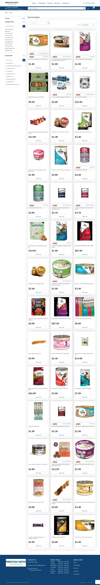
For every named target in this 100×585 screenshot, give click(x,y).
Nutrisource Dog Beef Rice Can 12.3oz (60, 426)
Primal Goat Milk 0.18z (34, 426)
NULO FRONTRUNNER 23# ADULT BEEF (84, 245)
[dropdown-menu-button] (36, 3)
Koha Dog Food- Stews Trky (35, 208)
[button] (89, 8)
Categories (9, 22)
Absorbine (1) (10, 63)
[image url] (11, 3)
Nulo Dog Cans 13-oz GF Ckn (58, 537)
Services (50, 3)
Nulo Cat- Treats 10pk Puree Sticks (83, 318)
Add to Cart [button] (38, 68)
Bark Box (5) (10, 76)
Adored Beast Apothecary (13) (14, 66)
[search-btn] (24, 26)
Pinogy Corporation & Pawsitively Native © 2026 (17, 582)
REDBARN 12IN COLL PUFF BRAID (36, 97)
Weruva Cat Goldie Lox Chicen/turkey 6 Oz (85, 502)
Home (6, 12)
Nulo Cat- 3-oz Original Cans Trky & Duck (38, 59)
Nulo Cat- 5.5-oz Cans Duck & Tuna (83, 132)
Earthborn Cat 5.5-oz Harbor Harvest (60, 132)
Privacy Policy (83, 582)
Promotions (42, 3)
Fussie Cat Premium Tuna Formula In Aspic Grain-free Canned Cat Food (61, 60)
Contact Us (65, 3)
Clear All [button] (23, 18)
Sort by (79, 25)
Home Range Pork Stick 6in (35, 353)
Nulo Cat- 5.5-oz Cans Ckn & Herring (83, 537)
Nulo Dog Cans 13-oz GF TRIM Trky (60, 388)
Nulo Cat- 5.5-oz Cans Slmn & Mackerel (84, 283)
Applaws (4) (10, 71)
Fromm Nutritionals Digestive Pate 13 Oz (61, 97)
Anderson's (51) (10, 68)
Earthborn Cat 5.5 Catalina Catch (36, 283)
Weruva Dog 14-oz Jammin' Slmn (36, 502)
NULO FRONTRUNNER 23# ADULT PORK (61, 318)
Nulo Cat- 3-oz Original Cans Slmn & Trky (84, 426)
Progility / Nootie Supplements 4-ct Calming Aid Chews (37, 538)
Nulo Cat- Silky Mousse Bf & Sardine (83, 59)
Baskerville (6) (10, 81)
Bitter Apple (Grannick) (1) (13, 84)
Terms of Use (91, 582)
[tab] (15, 37)
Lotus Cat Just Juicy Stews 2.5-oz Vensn (38, 464)
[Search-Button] (84, 8)
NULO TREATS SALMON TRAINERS (83, 388)
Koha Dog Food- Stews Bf (81, 170)
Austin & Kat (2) (10, 73)
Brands (8, 55)
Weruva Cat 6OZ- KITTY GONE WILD (60, 353)
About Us (57, 3)
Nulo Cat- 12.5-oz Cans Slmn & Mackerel (61, 170)
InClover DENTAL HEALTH (81, 97)
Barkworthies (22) (11, 79)
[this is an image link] (16, 562)
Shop (34, 3)
